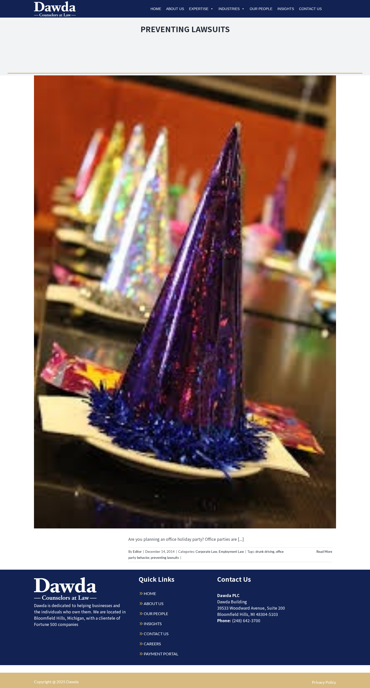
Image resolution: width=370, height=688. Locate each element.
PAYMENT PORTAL (161, 653)
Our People (261, 9)
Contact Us (310, 9)
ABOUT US (153, 603)
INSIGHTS (153, 623)
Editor (137, 552)
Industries (229, 9)
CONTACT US (156, 633)
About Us (175, 9)
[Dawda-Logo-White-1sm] (65, 579)
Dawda (72, 681)
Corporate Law (206, 552)
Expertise (198, 9)
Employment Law (231, 552)
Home (156, 9)
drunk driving (264, 552)
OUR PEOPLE (156, 613)
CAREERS (152, 643)
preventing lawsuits (165, 558)
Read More (324, 552)
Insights (285, 9)
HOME (150, 593)
